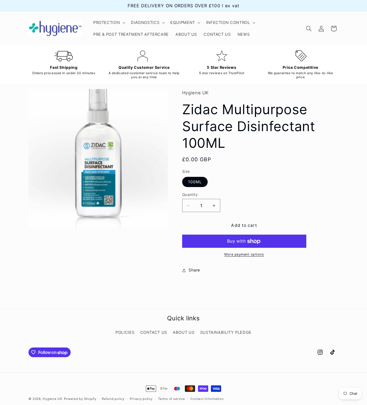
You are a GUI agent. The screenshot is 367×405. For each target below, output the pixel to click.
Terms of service (171, 399)
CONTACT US (153, 332)
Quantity (190, 194)
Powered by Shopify (80, 399)
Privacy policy (141, 399)
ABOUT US (183, 332)
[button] (108, 22)
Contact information (207, 399)
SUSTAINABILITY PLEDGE (225, 332)
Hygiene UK (52, 399)
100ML (195, 182)
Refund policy (113, 399)
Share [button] (194, 270)
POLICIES (125, 332)
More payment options (244, 255)
